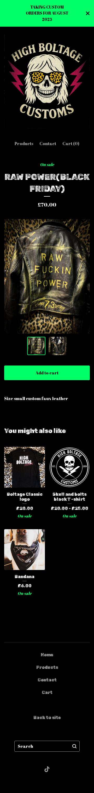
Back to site (47, 717)
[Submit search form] (74, 746)
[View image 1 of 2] (36, 346)
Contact (47, 143)
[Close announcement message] (88, 13)
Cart (47, 692)
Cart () (70, 143)
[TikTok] (47, 769)
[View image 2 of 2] (58, 346)
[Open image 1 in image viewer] (47, 276)
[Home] (47, 81)
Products (24, 143)
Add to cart (47, 373)
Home (47, 654)
